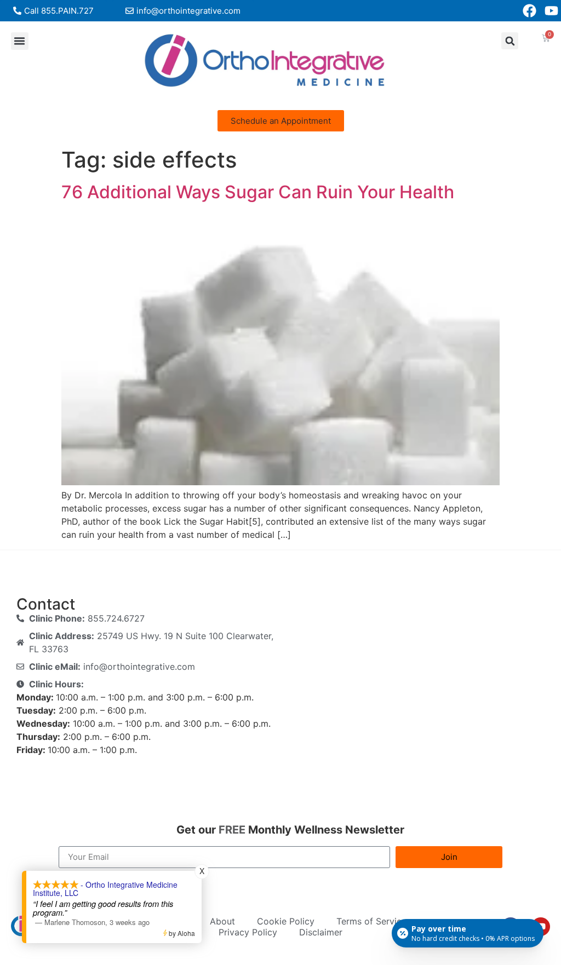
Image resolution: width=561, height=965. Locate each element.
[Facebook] (529, 10)
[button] (19, 41)
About (222, 921)
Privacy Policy (248, 932)
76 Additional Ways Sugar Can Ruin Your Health (257, 192)
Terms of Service (371, 921)
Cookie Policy (285, 921)
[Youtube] (551, 10)
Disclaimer (320, 932)
